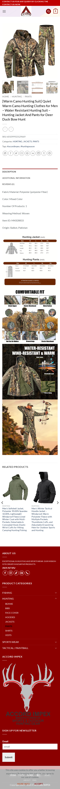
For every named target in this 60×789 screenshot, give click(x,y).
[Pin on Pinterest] (27, 153)
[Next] (53, 50)
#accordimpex (13, 146)
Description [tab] (9, 171)
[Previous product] (11, 129)
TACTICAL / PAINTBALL (15, 647)
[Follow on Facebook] (5, 572)
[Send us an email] (21, 572)
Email (6, 741)
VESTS (8, 635)
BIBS (7, 608)
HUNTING (17, 96)
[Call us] (27, 572)
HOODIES (10, 617)
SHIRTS (8, 630)
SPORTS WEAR (10, 641)
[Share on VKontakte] (32, 153)
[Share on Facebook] (10, 153)
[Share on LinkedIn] (38, 153)
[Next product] (5, 129)
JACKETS (27, 141)
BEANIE (9, 603)
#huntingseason (28, 146)
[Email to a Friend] (21, 153)
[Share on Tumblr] (43, 153)
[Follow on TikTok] (16, 572)
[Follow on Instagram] (10, 572)
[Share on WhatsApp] (5, 153)
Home (5, 96)
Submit (8, 757)
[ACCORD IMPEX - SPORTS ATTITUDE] (26, 11)
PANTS (28, 96)
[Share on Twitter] (16, 153)
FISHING (7, 592)
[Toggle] (56, 592)
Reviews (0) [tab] (8, 184)
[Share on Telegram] (49, 153)
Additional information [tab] (16, 178)
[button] (4, 11)
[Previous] (7, 50)
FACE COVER (11, 612)
